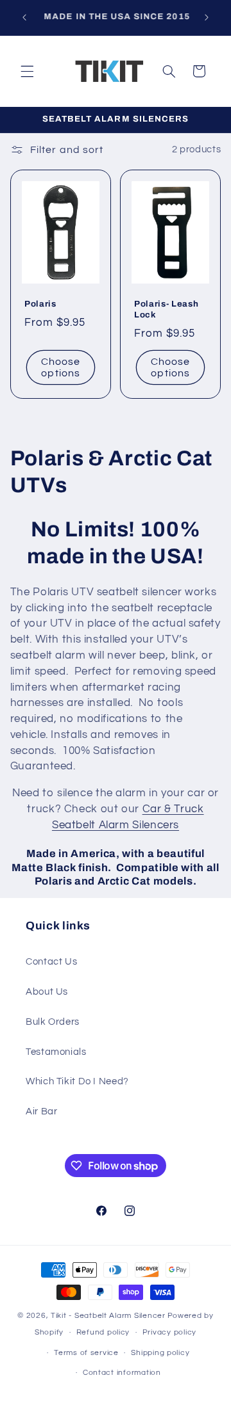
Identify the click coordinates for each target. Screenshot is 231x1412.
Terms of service (86, 1352)
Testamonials (56, 1052)
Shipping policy (160, 1352)
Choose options (60, 368)
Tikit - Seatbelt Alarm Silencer (108, 1315)
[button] (27, 71)
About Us (47, 992)
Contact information (122, 1372)
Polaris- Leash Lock (166, 310)
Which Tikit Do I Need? (77, 1081)
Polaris (40, 304)
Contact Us (51, 962)
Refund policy (103, 1332)
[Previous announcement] (24, 17)
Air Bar (41, 1111)
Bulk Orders (53, 1022)
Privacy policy (169, 1332)
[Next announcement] (207, 17)
